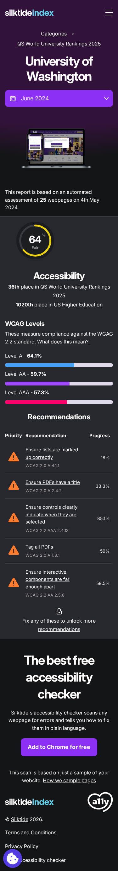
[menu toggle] (109, 12)
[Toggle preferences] (12, 858)
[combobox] (59, 98)
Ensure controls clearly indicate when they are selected (51, 514)
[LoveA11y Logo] (100, 803)
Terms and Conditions (30, 832)
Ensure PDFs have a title (52, 482)
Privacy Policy (21, 846)
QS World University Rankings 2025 (59, 43)
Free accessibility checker (35, 860)
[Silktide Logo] (29, 802)
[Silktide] (29, 12)
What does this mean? (62, 341)
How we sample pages (69, 780)
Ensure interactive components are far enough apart (47, 579)
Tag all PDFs (39, 547)
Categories (54, 33)
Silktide (19, 819)
